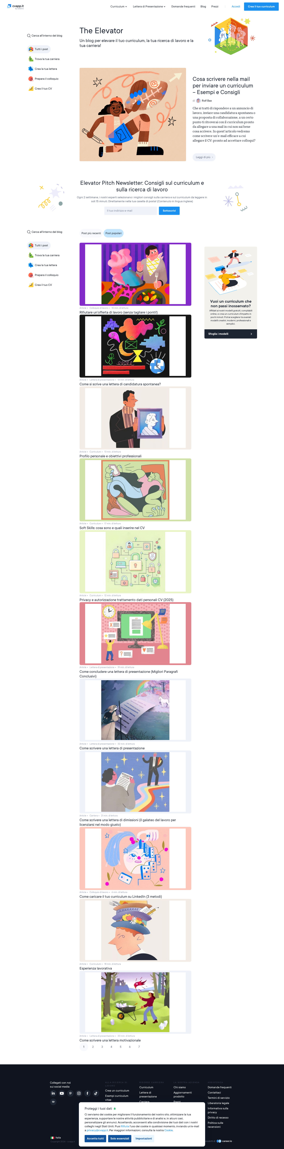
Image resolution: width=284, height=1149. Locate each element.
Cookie (168, 1130)
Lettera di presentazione (148, 1094)
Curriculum (117, 6)
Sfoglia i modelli (218, 333)
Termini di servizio (219, 1097)
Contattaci (214, 1092)
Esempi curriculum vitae (116, 1097)
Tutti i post (41, 49)
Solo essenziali (119, 1138)
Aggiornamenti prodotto (183, 1094)
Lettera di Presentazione (148, 6)
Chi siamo (180, 1087)
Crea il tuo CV (43, 88)
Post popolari (114, 233)
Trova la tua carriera (47, 59)
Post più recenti (91, 233)
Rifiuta (125, 1126)
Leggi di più (203, 157)
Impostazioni (144, 1138)
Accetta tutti (95, 1138)
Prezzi (214, 6)
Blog (203, 6)
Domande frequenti (183, 6)
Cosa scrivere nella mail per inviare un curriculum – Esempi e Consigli (223, 85)
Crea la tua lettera (46, 68)
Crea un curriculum (117, 1090)
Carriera (144, 1101)
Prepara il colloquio (46, 78)
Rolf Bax (207, 100)
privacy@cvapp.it (97, 1130)
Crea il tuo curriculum (261, 6)
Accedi (236, 6)
